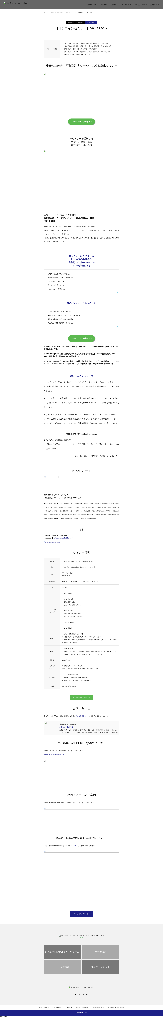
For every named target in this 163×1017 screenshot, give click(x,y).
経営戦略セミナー (92, 5)
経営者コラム (115, 5)
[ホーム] (44, 12)
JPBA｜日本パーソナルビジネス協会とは (51, 1007)
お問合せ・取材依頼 (141, 5)
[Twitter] (80, 994)
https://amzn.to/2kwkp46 (63, 538)
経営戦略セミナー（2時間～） (75, 22)
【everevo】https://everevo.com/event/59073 (75, 677)
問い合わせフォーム (82, 716)
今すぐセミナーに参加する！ (81, 697)
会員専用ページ (154, 5)
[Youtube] (83, 994)
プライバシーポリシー (98, 1007)
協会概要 (69, 1007)
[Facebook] (76, 994)
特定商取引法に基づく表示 (116, 1007)
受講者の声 (104, 5)
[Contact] (87, 994)
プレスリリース (126, 5)
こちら (76, 846)
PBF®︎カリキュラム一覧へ (81, 914)
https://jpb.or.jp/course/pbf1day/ (54, 754)
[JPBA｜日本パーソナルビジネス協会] (16, 4)
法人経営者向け (91, 22)
